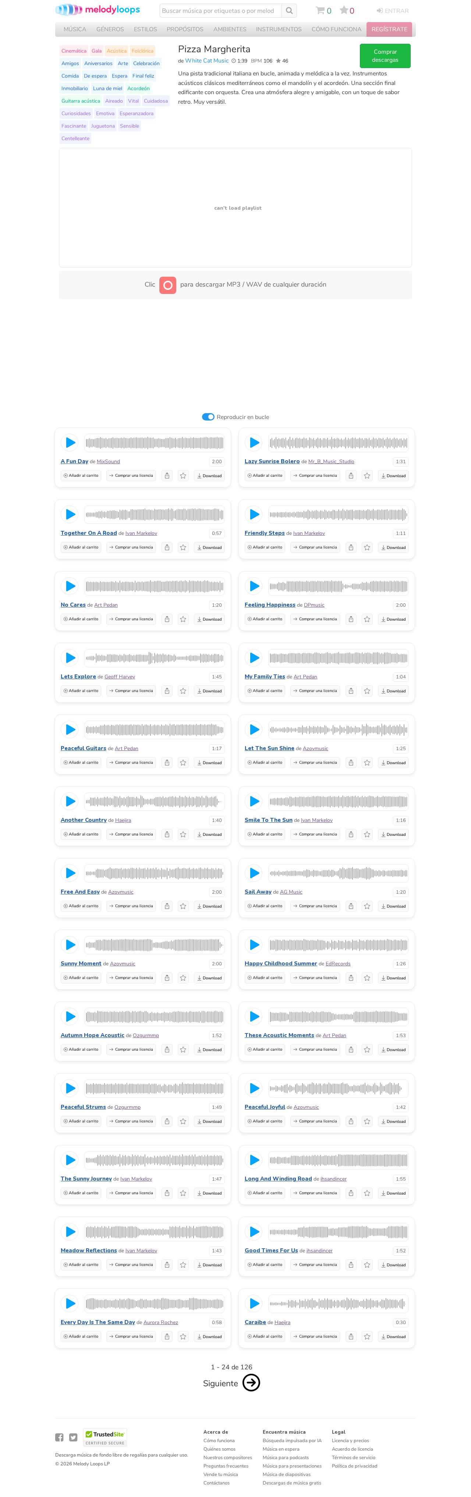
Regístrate (389, 29)
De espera (95, 75)
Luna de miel (107, 88)
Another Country (84, 820)
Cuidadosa (156, 100)
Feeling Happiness (270, 605)
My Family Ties (265, 676)
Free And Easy (80, 891)
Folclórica (142, 50)
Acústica (117, 50)
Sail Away (258, 891)
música (75, 29)
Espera (119, 75)
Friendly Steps (265, 533)
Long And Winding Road (278, 1178)
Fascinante (73, 126)
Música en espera (281, 1449)
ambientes (230, 29)
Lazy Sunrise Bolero (272, 461)
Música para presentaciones (292, 1466)
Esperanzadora (136, 113)
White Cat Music (207, 61)
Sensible (129, 126)
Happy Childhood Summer (281, 963)
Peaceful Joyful (265, 1107)
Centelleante (75, 138)
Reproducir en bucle (243, 417)
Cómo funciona (219, 1440)
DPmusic (314, 605)
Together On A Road (89, 533)
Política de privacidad (355, 1466)
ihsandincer (334, 1178)
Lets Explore (78, 676)
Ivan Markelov (141, 533)
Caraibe (255, 1322)
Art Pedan (106, 605)
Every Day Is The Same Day (98, 1322)
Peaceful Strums (83, 1107)
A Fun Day (74, 461)
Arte (123, 63)
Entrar (397, 11)
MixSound (108, 461)
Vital (133, 100)
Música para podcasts (286, 1457)
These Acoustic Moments (279, 1035)
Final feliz (143, 75)
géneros (110, 29)
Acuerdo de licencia (352, 1449)
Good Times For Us (271, 1250)
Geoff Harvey (120, 676)
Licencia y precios (350, 1440)
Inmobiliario (74, 88)
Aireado (114, 100)
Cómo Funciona (337, 29)
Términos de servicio (353, 1457)
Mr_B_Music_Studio (331, 461)
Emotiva (105, 113)
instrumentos (279, 29)
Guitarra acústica (80, 100)
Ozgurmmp (146, 1035)
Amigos (70, 63)
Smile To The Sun (269, 820)
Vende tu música (220, 1474)
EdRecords (338, 963)
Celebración (146, 63)
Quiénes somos (219, 1449)
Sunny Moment (81, 963)
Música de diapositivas (287, 1474)
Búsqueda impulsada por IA (292, 1440)
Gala (97, 50)
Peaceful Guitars (83, 748)
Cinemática (73, 50)
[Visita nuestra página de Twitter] (73, 1437)
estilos (145, 29)
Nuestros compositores (227, 1457)
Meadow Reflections (89, 1250)
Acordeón (138, 88)
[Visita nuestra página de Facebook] (59, 1437)
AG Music (291, 891)
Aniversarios (98, 63)
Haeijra (123, 820)
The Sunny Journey (86, 1178)
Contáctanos (216, 1483)
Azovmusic (315, 748)
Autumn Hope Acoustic (92, 1035)
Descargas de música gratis (292, 1483)
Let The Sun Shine (269, 748)
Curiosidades (76, 113)
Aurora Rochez (161, 1322)
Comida (70, 75)
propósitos (185, 29)
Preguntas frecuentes (225, 1466)
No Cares (73, 605)
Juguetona (103, 126)
